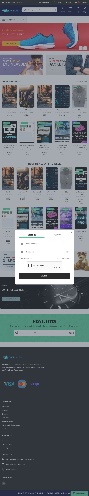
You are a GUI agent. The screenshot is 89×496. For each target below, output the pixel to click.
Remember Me (26, 258)
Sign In (32, 234)
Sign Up (57, 234)
